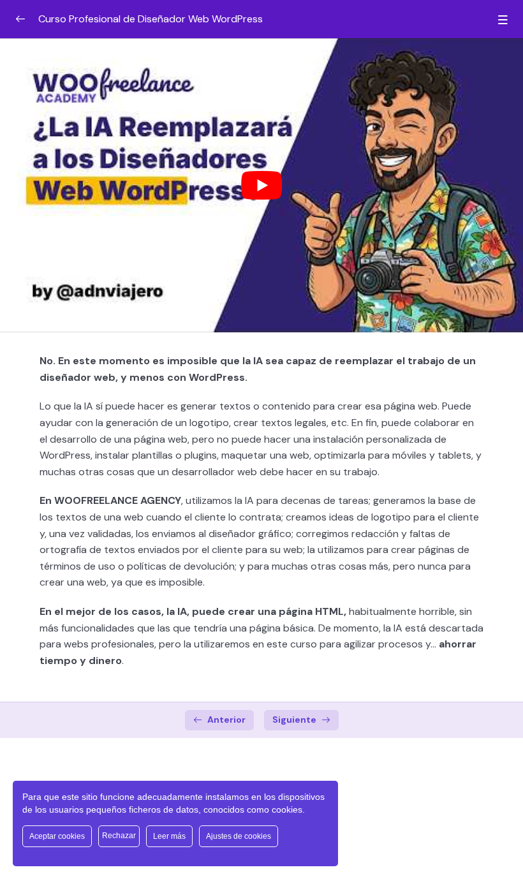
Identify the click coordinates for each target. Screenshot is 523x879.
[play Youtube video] (261, 185)
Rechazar (119, 835)
